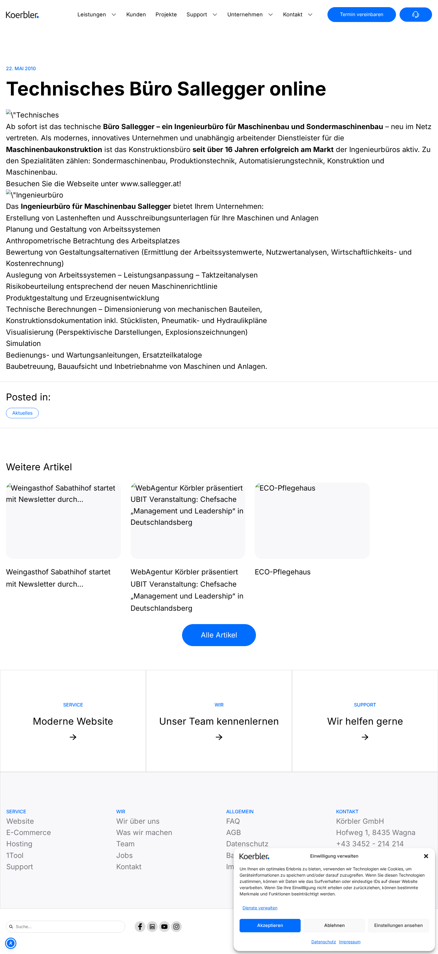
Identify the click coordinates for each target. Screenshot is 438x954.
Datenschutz (323, 941)
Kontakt (292, 14)
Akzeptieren (270, 925)
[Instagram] (176, 926)
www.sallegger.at (149, 183)
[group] (63, 536)
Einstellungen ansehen (398, 925)
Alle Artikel (219, 635)
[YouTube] (164, 926)
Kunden (136, 14)
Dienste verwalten (260, 907)
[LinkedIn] (152, 926)
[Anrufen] (416, 14)
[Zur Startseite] (22, 14)
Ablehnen (334, 925)
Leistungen (91, 14)
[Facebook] (140, 926)
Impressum (350, 941)
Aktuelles (22, 413)
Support (197, 14)
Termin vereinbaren (361, 14)
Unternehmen (245, 14)
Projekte (166, 14)
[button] (426, 856)
